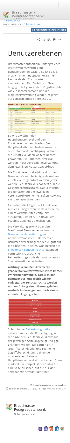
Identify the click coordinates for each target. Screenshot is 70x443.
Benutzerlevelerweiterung (25, 234)
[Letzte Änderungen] (44, 39)
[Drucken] (54, 39)
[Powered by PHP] (46, 428)
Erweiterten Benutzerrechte (26, 249)
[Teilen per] (38, 39)
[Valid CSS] (57, 428)
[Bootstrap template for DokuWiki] (40, 428)
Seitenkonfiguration (38, 329)
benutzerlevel (13, 20)
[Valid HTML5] (51, 428)
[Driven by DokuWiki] (62, 428)
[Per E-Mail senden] (49, 39)
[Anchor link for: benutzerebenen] (65, 52)
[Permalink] (59, 39)
